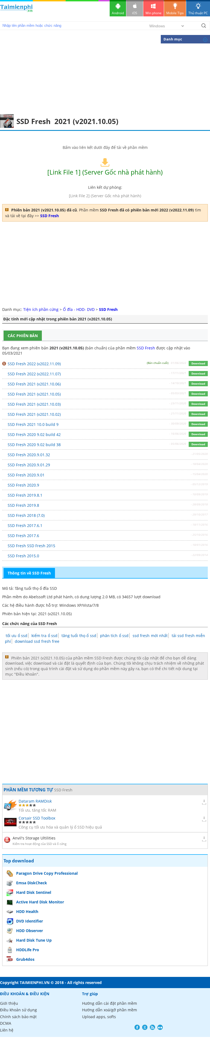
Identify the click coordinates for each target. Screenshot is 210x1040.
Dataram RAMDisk (35, 801)
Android (118, 13)
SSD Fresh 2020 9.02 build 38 (34, 444)
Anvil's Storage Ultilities (34, 838)
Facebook (137, 1027)
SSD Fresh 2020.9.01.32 (29, 454)
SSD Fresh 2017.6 (23, 535)
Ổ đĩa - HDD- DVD (79, 309)
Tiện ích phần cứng (41, 309)
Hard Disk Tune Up (34, 940)
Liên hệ (6, 1030)
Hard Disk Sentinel (33, 892)
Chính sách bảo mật (18, 1016)
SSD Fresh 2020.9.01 (26, 475)
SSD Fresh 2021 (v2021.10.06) (34, 384)
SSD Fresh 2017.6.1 (25, 525)
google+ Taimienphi (144, 1027)
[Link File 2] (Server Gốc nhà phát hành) (105, 195)
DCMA (5, 1023)
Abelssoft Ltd (40, 596)
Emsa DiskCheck (31, 882)
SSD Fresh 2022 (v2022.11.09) (34, 363)
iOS (134, 13)
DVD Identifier (29, 921)
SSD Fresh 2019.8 (23, 505)
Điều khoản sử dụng (18, 1009)
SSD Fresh (146, 347)
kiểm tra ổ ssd (44, 635)
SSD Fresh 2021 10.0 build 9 (33, 424)
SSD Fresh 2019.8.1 (25, 495)
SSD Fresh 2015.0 (23, 555)
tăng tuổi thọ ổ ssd (79, 635)
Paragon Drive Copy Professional (47, 873)
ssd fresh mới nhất (150, 635)
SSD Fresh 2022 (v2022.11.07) (34, 373)
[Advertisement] (105, 73)
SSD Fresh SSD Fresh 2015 (31, 545)
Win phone (153, 13)
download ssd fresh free (37, 641)
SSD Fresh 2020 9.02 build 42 (34, 434)
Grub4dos (25, 959)
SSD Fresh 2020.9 (23, 485)
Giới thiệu (9, 1003)
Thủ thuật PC (198, 13)
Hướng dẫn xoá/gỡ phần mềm (109, 1009)
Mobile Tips (175, 13)
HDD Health (27, 911)
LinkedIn (160, 1027)
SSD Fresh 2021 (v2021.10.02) (34, 414)
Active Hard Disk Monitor (40, 902)
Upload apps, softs (99, 1016)
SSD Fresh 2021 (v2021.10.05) (34, 394)
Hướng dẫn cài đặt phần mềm (109, 1003)
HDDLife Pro (27, 949)
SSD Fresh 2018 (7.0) (26, 515)
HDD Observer (29, 930)
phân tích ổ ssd (114, 635)
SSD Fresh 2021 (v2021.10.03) (34, 404)
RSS (152, 1027)
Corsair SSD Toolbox (37, 818)
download (16, 10)
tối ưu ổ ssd (16, 635)
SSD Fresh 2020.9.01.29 (29, 464)
